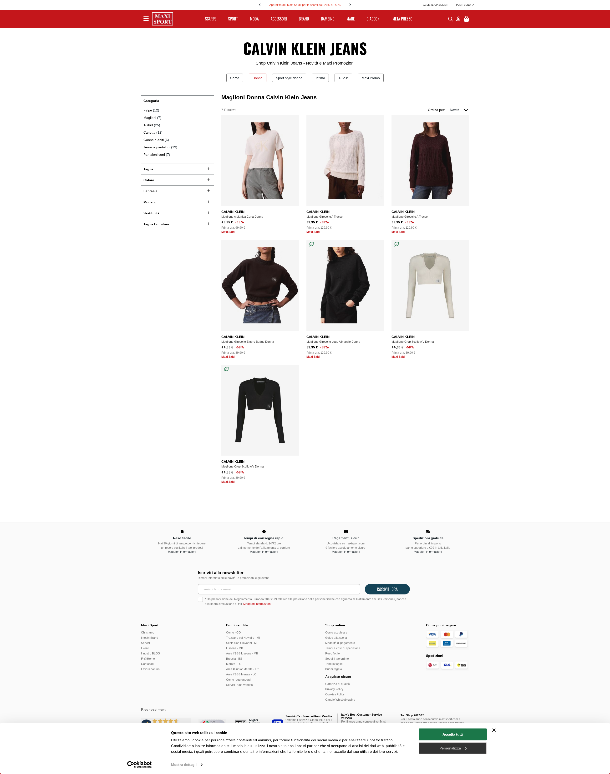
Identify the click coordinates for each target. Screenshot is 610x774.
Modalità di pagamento (340, 643)
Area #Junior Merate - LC (242, 669)
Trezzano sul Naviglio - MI (243, 637)
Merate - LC (233, 664)
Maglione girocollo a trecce (324, 216)
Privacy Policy (334, 689)
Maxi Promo (371, 78)
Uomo (234, 78)
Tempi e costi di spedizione (342, 648)
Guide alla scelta (336, 637)
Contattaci (147, 664)
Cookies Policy (335, 694)
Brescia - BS (234, 658)
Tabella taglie (334, 664)
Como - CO (233, 632)
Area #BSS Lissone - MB (242, 653)
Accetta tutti (452, 734)
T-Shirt (343, 78)
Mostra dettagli (184, 765)
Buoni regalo (333, 669)
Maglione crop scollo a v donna (412, 341)
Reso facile (332, 653)
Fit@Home (148, 658)
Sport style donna (289, 78)
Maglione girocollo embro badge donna (247, 341)
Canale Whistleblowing (340, 699)
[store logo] (162, 18)
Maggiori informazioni (182, 551)
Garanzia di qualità (337, 684)
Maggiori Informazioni (257, 604)
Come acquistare (336, 632)
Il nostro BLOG (150, 653)
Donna (258, 78)
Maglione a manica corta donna (242, 216)
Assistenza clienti (435, 5)
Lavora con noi (150, 669)
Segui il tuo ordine (337, 658)
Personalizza (450, 748)
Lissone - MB (234, 648)
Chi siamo (147, 632)
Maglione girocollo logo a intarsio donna (333, 341)
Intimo (320, 78)
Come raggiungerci (238, 679)
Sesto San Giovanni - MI (241, 643)
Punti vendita (465, 5)
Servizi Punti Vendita (239, 685)
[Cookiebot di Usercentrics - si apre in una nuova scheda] (139, 764)
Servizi (145, 643)
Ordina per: (436, 110)
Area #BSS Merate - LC (241, 674)
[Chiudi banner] (494, 730)
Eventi (145, 648)
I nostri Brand (149, 637)
